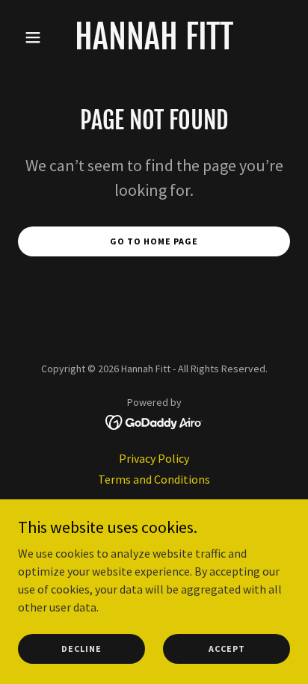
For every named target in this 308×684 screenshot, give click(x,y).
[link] (154, 44)
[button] (38, 37)
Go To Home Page (154, 241)
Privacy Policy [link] (154, 458)
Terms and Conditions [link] (154, 479)
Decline (81, 648)
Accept (227, 648)
